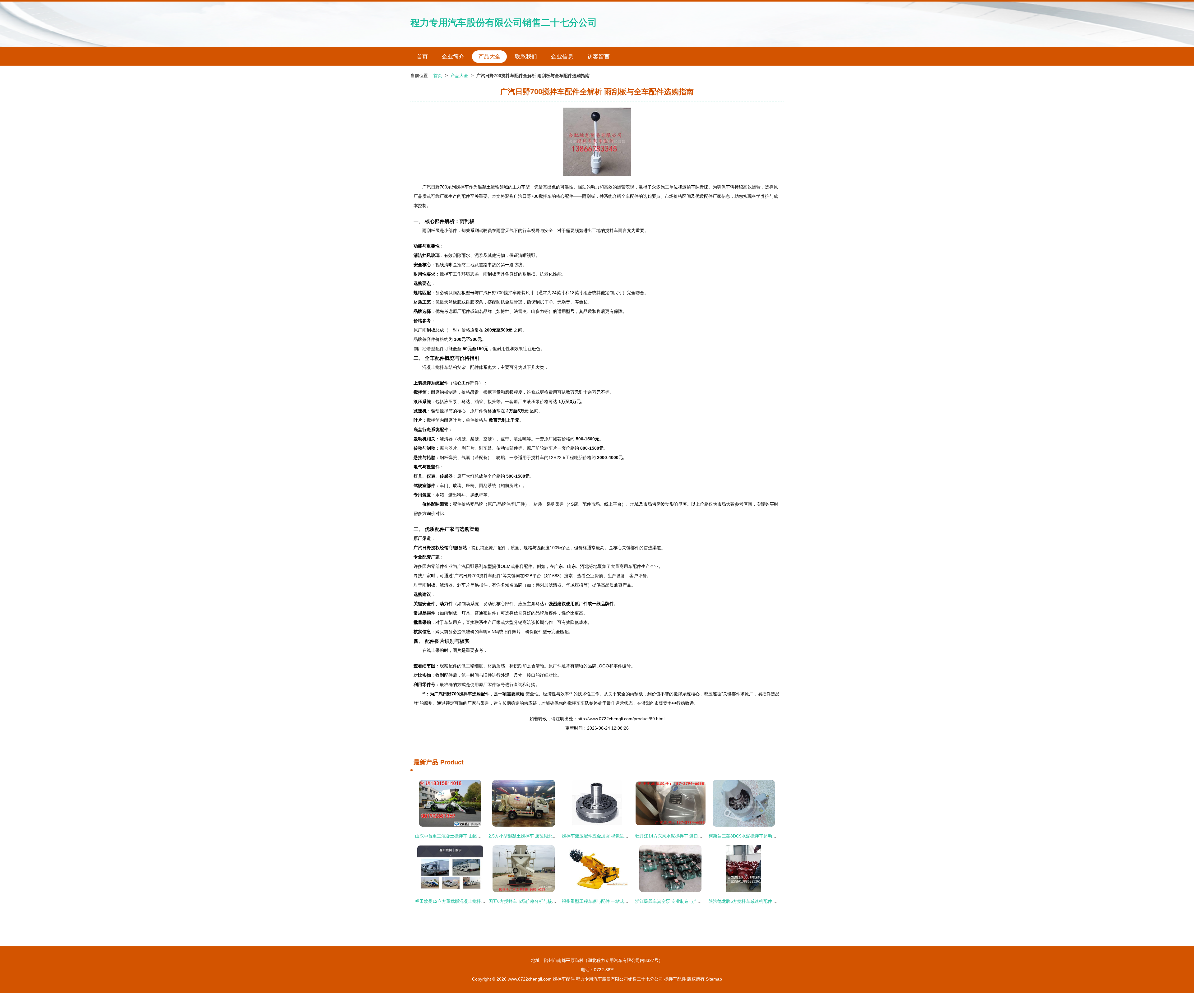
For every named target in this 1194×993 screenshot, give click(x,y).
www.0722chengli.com (530, 979)
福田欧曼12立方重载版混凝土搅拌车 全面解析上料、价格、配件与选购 (483, 901)
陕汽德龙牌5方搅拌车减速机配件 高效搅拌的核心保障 (760, 901)
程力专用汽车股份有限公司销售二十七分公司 (503, 22)
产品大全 (489, 56)
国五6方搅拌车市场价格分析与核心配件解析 (531, 901)
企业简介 (453, 56)
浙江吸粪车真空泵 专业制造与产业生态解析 (677, 901)
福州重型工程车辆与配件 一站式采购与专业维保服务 (612, 901)
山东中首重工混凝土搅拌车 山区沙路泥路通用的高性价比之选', (475, 835)
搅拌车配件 (564, 979)
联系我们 (526, 56)
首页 (422, 56)
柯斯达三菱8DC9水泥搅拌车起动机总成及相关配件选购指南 (766, 835)
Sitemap (714, 979)
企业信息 (562, 56)
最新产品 (426, 762)
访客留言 (598, 56)
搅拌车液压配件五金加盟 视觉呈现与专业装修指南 (610, 835)
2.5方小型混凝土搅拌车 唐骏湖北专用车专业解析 (535, 835)
